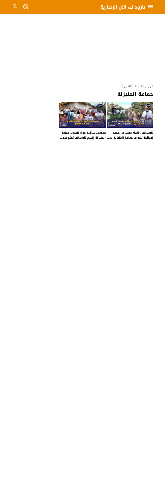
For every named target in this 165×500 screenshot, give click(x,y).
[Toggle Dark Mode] (26, 7)
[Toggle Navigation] (151, 7)
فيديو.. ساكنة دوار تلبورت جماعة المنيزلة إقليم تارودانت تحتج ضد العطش (83, 137)
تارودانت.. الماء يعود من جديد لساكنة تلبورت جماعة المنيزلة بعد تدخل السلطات (130, 137)
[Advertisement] (82, 48)
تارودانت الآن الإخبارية (122, 7)
